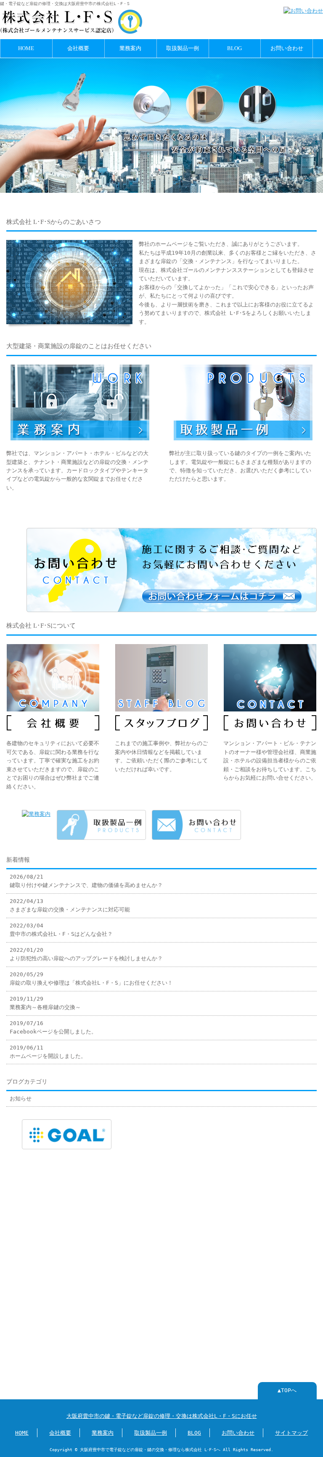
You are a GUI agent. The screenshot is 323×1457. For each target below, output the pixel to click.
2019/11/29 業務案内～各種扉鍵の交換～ (45, 1003)
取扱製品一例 (182, 48)
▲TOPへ (287, 1390)
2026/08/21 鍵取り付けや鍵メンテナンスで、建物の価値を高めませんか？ (86, 881)
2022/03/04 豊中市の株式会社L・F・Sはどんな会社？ (61, 929)
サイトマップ (291, 1433)
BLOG (234, 48)
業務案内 (130, 48)
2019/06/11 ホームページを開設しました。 (48, 1051)
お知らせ (21, 1098)
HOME (26, 48)
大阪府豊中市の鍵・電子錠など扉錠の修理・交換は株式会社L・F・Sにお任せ (161, 1416)
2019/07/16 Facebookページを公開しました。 (53, 1027)
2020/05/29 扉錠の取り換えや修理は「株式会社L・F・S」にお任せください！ (91, 978)
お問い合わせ (286, 48)
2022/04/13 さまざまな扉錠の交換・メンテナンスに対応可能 (70, 905)
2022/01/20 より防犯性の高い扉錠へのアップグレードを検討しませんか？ (86, 954)
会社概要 (78, 48)
